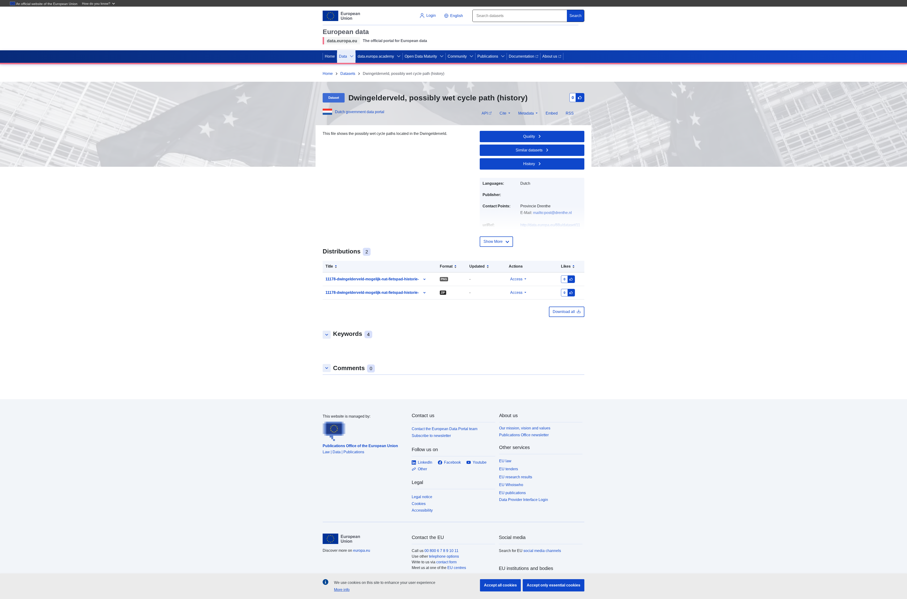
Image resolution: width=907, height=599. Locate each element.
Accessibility (422, 510)
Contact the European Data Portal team (444, 429)
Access (516, 279)
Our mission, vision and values (524, 428)
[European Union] (364, 539)
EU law (505, 461)
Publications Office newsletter (524, 435)
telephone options (444, 556)
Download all (564, 312)
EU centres (456, 568)
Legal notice (422, 497)
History (529, 164)
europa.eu (361, 550)
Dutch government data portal (359, 112)
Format (446, 266)
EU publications (512, 493)
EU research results (515, 477)
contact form (446, 562)
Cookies (419, 504)
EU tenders (508, 469)
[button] (99, 3)
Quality (529, 136)
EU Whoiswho (511, 485)
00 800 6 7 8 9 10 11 (441, 551)
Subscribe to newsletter (431, 436)
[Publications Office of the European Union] (364, 430)
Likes (566, 266)
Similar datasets (529, 150)
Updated (477, 266)
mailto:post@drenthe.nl (552, 213)
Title (329, 266)
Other (422, 469)
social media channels (542, 551)
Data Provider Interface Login (523, 500)
